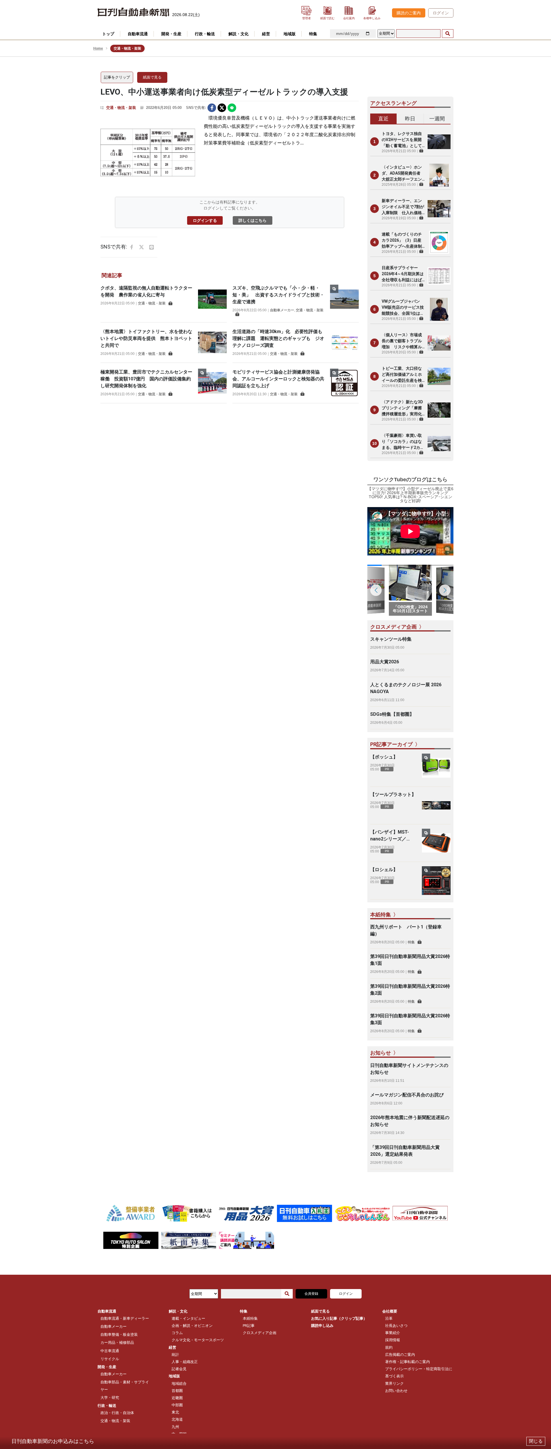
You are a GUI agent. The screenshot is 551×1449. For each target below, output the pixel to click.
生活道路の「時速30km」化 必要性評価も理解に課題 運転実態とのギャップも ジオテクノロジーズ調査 (278, 338)
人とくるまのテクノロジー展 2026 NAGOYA (405, 688)
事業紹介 (392, 1333)
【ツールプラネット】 (393, 794)
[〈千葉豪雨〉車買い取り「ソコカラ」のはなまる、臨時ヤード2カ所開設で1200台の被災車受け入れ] (439, 443)
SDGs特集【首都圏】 (392, 714)
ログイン (441, 13)
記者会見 (179, 1369)
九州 (175, 1427)
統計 (175, 1354)
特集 (411, 942)
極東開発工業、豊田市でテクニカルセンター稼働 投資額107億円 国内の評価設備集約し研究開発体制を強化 (146, 378)
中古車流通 (109, 1351)
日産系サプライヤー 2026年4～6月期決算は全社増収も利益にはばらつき (403, 274)
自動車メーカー (282, 310)
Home (98, 48)
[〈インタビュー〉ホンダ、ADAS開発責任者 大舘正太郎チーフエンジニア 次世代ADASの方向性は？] (439, 175)
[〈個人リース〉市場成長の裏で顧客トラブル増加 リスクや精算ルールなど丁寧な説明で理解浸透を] (439, 342)
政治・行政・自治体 (117, 1413)
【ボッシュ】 (384, 757)
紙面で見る (152, 77)
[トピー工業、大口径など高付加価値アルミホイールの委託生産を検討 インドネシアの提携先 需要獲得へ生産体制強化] (439, 376)
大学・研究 (109, 1397)
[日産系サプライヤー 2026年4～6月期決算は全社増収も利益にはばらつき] (439, 275)
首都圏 (177, 1391)
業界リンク (394, 1383)
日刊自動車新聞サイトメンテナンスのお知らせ (409, 1069)
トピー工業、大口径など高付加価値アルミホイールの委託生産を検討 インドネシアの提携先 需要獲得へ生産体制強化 (402, 375)
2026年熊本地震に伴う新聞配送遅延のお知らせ (409, 1121)
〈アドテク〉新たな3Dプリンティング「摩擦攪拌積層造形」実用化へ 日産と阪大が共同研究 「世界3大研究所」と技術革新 (402, 408)
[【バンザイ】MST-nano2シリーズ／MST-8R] (436, 843)
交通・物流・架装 (121, 107)
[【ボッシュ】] (436, 768)
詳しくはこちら (252, 220)
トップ (108, 34)
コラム (177, 1333)
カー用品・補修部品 (117, 1342)
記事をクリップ (117, 77)
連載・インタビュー (188, 1318)
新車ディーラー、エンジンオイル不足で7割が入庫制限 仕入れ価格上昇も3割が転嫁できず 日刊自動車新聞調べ (403, 207)
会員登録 (311, 1294)
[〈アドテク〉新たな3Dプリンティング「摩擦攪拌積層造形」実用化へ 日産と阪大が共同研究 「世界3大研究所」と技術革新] (439, 409)
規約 (389, 1347)
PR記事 (249, 1325)
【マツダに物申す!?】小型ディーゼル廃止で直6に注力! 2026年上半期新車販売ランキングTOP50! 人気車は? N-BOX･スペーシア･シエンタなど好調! (410, 494)
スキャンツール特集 (391, 639)
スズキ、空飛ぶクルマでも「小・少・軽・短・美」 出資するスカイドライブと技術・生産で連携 (278, 294)
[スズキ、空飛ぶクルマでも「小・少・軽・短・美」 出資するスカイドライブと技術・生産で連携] (344, 300)
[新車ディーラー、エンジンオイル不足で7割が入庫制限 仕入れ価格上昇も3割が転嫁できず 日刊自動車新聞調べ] (439, 208)
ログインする (205, 220)
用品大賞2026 (384, 661)
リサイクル (109, 1359)
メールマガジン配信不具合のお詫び (407, 1095)
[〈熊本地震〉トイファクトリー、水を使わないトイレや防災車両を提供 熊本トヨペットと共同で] (212, 342)
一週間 (437, 119)
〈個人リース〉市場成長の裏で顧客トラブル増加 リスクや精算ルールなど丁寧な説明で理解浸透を (402, 341)
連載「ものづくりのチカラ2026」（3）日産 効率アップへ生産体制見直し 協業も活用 (403, 240)
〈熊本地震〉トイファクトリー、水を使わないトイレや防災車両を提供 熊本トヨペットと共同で (146, 338)
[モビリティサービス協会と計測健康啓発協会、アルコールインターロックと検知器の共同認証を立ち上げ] (344, 383)
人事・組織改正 (185, 1362)
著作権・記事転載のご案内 (407, 1362)
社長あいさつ (396, 1325)
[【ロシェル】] (436, 880)
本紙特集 (250, 1318)
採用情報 (392, 1340)
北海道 (177, 1419)
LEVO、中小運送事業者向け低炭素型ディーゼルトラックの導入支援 (224, 92)
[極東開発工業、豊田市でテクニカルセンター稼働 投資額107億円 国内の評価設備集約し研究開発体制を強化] (212, 383)
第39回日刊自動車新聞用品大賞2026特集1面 (410, 960)
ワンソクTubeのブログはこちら (410, 479)
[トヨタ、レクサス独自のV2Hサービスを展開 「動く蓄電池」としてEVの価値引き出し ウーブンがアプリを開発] (439, 141)
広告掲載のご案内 (400, 1354)
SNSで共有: (196, 107)
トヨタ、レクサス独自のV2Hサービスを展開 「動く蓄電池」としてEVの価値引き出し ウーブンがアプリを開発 (403, 140)
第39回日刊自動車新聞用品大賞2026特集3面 (410, 1019)
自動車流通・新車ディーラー (124, 1318)
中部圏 (177, 1405)
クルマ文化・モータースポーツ (198, 1340)
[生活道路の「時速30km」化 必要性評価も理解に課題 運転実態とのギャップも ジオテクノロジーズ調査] (344, 342)
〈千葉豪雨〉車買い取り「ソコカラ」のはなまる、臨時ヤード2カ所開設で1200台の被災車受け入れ (403, 442)
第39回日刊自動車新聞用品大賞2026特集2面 (410, 989)
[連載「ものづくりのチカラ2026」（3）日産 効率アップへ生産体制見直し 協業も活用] (439, 242)
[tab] (383, 119)
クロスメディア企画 (259, 1333)
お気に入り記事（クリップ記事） (339, 1318)
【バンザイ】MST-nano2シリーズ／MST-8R (389, 835)
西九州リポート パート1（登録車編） (406, 930)
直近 (383, 119)
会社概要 (389, 1311)
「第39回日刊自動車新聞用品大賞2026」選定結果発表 (405, 1151)
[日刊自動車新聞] (133, 12)
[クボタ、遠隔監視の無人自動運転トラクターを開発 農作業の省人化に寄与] (212, 299)
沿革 (389, 1318)
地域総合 (179, 1383)
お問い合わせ (396, 1391)
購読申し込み (322, 1325)
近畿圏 (177, 1398)
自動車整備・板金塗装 (119, 1334)
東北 (175, 1412)
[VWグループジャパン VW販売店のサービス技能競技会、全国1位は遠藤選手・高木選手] (439, 309)
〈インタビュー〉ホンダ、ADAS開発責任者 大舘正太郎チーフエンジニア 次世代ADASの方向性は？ (403, 173)
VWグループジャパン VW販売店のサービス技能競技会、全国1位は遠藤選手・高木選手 (403, 307)
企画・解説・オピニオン (192, 1325)
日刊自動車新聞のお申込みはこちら (52, 1441)
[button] (445, 590)
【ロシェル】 (384, 869)
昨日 (410, 119)
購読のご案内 (409, 13)
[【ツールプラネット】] (436, 805)
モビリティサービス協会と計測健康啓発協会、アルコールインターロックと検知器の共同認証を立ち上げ (278, 378)
